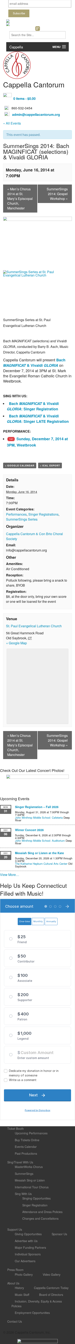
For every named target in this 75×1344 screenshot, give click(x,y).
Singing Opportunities (36, 1198)
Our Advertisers (25, 1261)
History (19, 1288)
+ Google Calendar (19, 465)
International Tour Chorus (32, 1187)
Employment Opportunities (32, 1313)
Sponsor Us (59, 1234)
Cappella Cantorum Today (51, 1288)
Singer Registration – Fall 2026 (37, 807)
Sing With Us (23, 1194)
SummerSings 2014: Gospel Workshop (57, 194)
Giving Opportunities (28, 1234)
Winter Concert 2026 (29, 830)
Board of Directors (51, 1295)
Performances (16, 514)
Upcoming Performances (31, 1133)
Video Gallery (51, 1274)
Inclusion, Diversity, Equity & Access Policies (36, 1303)
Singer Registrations (43, 514)
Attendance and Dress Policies (42, 1212)
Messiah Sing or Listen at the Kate (39, 853)
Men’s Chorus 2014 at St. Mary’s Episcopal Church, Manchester (20, 198)
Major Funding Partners (30, 1247)
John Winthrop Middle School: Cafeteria (39, 817)
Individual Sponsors (28, 1254)
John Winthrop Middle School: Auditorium (40, 841)
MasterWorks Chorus (29, 1167)
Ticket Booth (15, 1128)
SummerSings (24, 1174)
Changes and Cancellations (40, 1218)
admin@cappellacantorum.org (36, 114)
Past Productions (26, 1153)
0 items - (24, 98)
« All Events (12, 123)
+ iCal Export (50, 465)
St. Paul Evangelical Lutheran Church (34, 626)
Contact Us (14, 1321)
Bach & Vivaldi (34, 362)
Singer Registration (35, 1205)
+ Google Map (16, 643)
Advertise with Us (26, 1241)
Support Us (14, 1229)
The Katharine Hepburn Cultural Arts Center (41, 864)
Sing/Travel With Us (20, 1162)
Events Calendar (26, 1147)
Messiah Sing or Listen (30, 1180)
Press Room (15, 1270)
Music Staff (22, 1295)
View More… (9, 874)
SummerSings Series (22, 519)
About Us (13, 1283)
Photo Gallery (24, 1274)
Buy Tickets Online (27, 1140)
